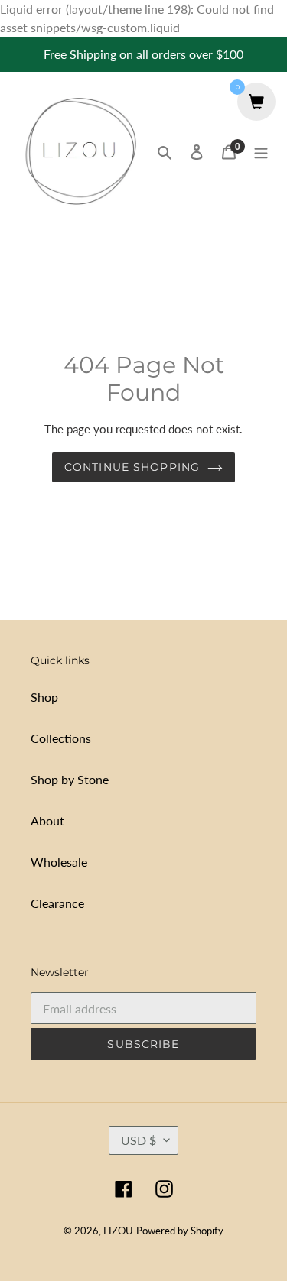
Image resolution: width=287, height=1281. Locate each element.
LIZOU (118, 1230)
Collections (61, 738)
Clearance (57, 903)
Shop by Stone (70, 779)
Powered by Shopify (179, 1230)
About (47, 820)
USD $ (138, 1140)
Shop (44, 696)
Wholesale (59, 862)
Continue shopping (132, 467)
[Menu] (261, 150)
